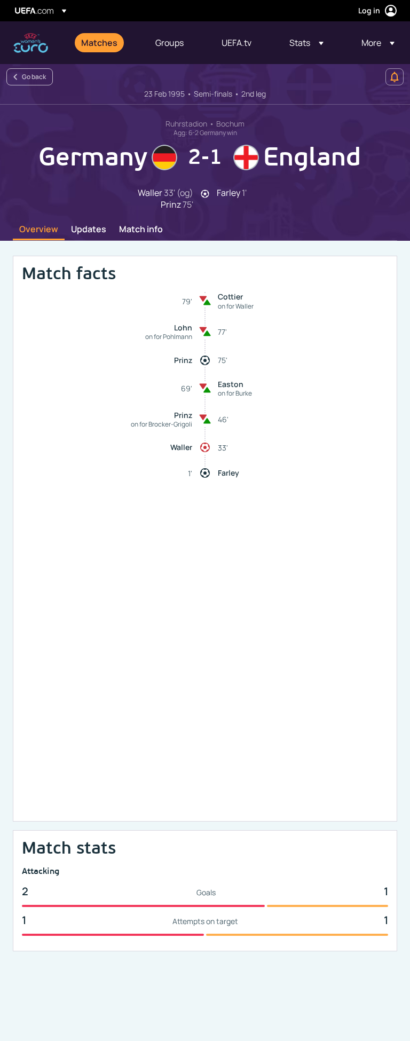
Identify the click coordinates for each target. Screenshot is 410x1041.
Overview (38, 229)
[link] (99, 43)
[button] (306, 43)
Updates (88, 229)
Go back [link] (34, 76)
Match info (141, 229)
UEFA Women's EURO (31, 43)
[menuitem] (105, 43)
